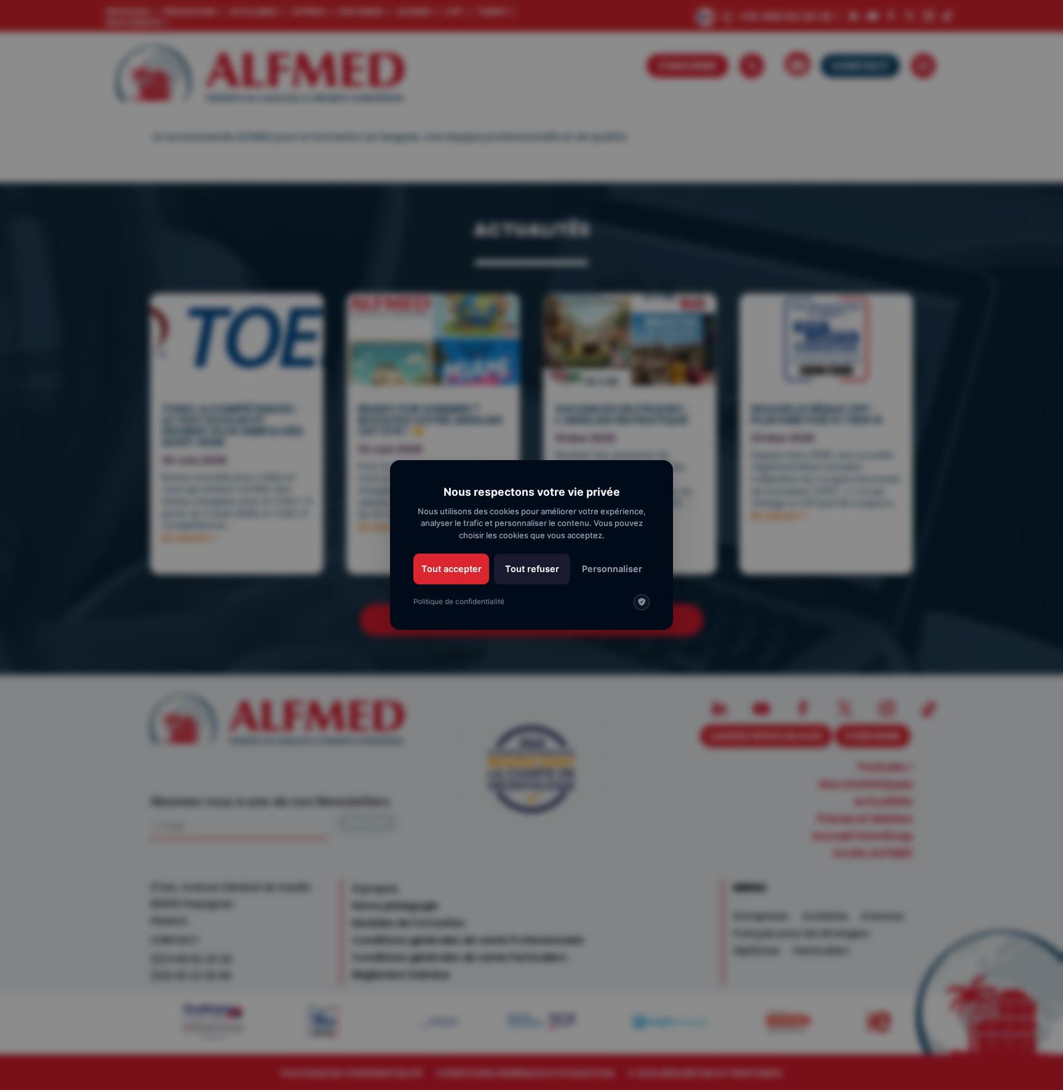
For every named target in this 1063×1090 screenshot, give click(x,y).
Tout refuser (532, 568)
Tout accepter (451, 568)
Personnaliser (612, 568)
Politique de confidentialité (458, 601)
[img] (642, 602)
